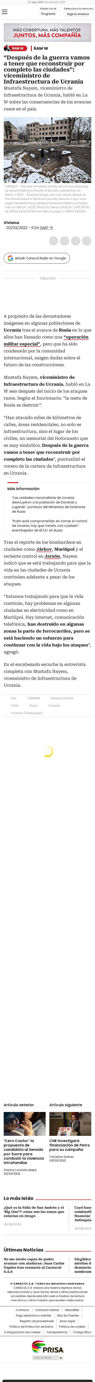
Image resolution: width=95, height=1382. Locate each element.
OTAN (14, 706)
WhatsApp (86, 240)
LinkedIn (75, 240)
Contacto (22, 1310)
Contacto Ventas (47, 1310)
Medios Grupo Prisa (47, 1357)
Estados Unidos (62, 698)
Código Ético (82, 1332)
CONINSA (34, 698)
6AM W (41, 48)
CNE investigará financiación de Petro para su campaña (69, 1145)
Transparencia (56, 1332)
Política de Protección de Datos (31, 1327)
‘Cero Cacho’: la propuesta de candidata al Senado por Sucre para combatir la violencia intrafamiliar (24, 1151)
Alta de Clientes (68, 1315)
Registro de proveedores (37, 1321)
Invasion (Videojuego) (26, 713)
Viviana (11, 222)
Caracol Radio (22, 12)
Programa (48, 13)
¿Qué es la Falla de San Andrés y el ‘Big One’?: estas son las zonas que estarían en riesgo (34, 1212)
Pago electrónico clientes (33, 1315)
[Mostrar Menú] (4, 11)
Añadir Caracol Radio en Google (40, 258)
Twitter (64, 240)
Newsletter (72, 1310)
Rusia (34, 706)
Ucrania (54, 706)
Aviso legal (67, 1321)
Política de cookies (72, 1327)
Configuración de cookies (22, 1332)
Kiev (14, 698)
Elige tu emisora (78, 14)
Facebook (53, 240)
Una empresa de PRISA (47, 1346)
